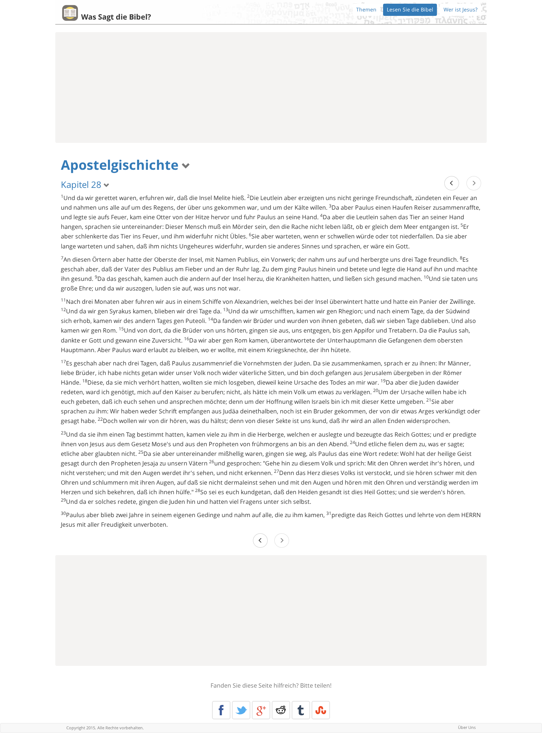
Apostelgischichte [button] (121, 165)
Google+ (261, 710)
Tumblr (301, 710)
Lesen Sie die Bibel (410, 9)
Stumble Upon (321, 710)
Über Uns (467, 727)
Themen (366, 9)
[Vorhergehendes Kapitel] (451, 183)
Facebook (221, 710)
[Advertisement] (271, 87)
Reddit (281, 710)
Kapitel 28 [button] (82, 184)
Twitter (241, 710)
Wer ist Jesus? (460, 9)
